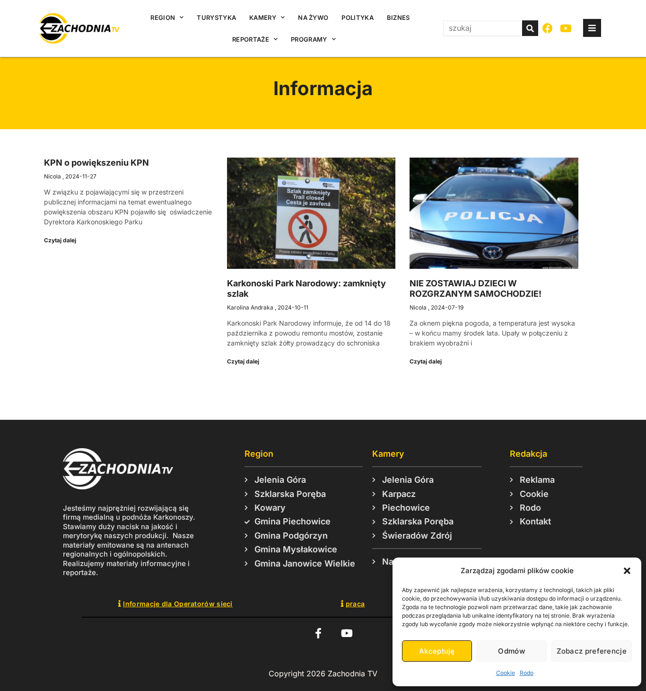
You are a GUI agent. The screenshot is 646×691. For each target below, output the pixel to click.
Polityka (357, 17)
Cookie (505, 672)
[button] (627, 571)
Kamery (262, 17)
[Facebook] (548, 28)
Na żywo (313, 17)
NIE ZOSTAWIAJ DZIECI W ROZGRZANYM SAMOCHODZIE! (475, 288)
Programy (309, 39)
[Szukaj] (530, 28)
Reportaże (250, 39)
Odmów (511, 651)
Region (162, 17)
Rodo (526, 672)
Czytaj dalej (60, 240)
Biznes (398, 17)
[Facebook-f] (318, 633)
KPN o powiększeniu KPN (96, 163)
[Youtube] (566, 28)
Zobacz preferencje (592, 651)
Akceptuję (437, 651)
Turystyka (216, 17)
